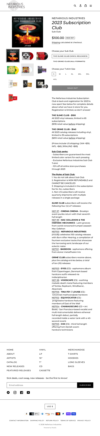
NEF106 (55, 292)
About (11, 354)
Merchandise (76, 350)
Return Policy (52, 420)
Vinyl (42, 350)
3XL (88, 74)
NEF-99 (55, 220)
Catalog (12, 362)
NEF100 (55, 231)
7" (40, 362)
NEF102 (55, 298)
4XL (55, 79)
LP (40, 354)
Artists (11, 358)
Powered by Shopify (50, 427)
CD (40, 366)
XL (72, 74)
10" (40, 358)
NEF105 (55, 324)
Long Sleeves (76, 362)
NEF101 (55, 249)
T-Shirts (73, 354)
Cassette (44, 370)
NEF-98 (55, 280)
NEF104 (55, 306)
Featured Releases (19, 370)
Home (10, 350)
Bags (71, 366)
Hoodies (73, 358)
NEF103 (55, 268)
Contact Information (19, 420)
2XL (80, 74)
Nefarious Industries (53, 424)
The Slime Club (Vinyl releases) (70, 56)
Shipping (56, 42)
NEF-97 (55, 211)
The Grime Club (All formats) (69, 61)
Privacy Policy (84, 420)
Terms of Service (68, 420)
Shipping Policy (37, 420)
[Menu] (90, 5)
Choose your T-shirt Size (63, 69)
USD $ (50, 406)
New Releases (15, 366)
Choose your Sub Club (63, 51)
